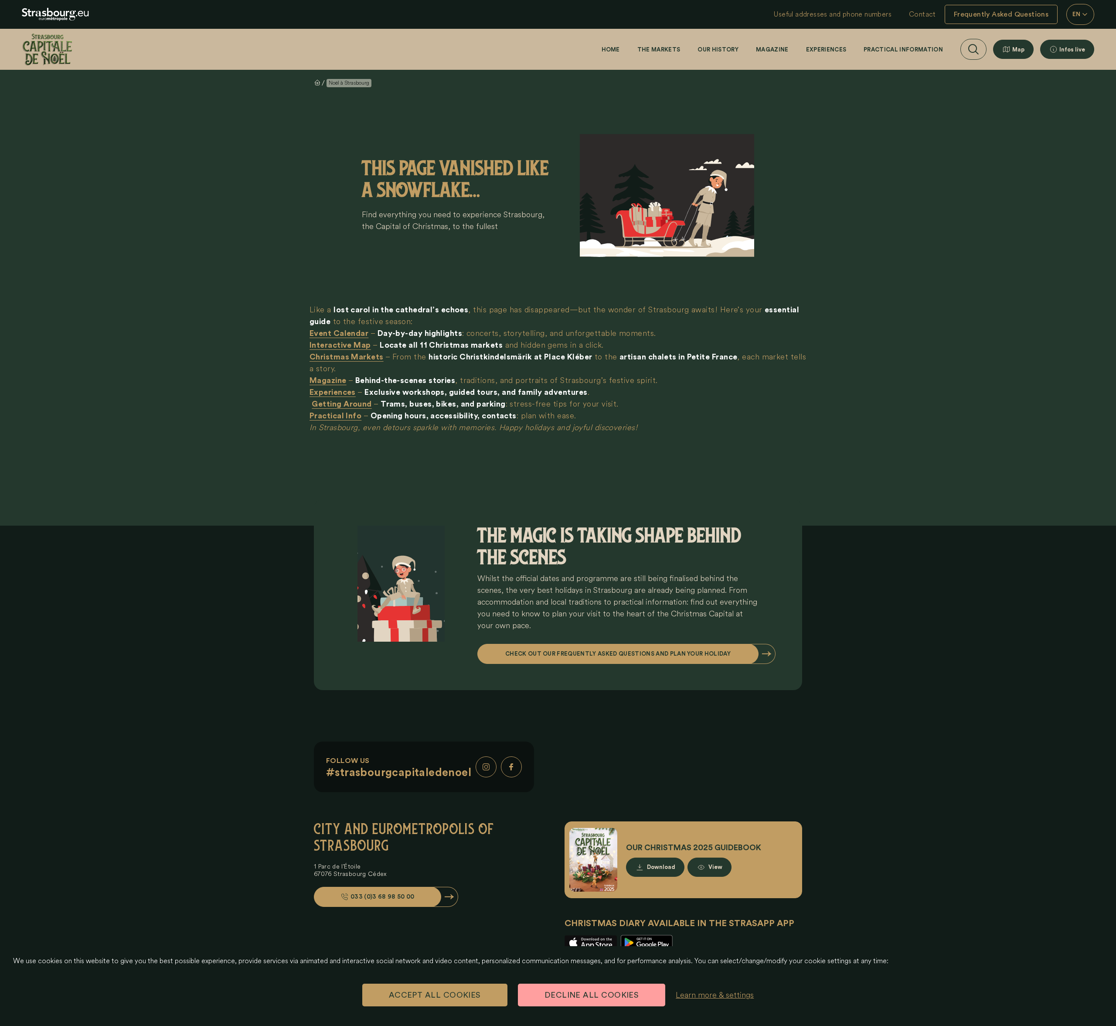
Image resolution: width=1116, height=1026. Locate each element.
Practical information (903, 49)
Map (1018, 49)
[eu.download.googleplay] (646, 943)
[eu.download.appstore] (591, 943)
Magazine (772, 49)
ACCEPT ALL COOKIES (435, 995)
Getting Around (341, 404)
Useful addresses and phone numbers (832, 14)
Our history (718, 49)
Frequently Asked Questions (1001, 14)
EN (1076, 14)
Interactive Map (340, 345)
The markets (658, 49)
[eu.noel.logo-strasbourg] (55, 14)
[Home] (47, 49)
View (715, 867)
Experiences (826, 49)
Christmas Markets (347, 357)
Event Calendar (339, 333)
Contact (922, 14)
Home (611, 49)
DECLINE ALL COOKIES (591, 995)
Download (661, 867)
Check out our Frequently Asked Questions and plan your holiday (618, 654)
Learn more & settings (715, 995)
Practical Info (335, 416)
